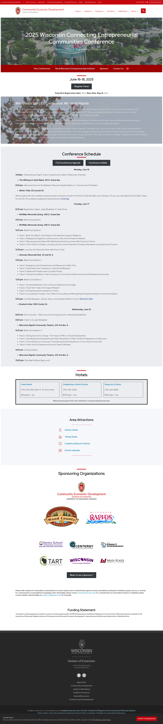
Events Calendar (72, 450)
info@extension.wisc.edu (70, 710)
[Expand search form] (143, 10)
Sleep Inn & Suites (113, 384)
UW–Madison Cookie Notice (101, 720)
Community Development (81, 686)
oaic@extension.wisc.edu (86, 593)
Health (81, 2)
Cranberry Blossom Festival (77, 443)
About (133, 11)
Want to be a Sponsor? (81, 575)
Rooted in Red (86, 299)
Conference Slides (98, 162)
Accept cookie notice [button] (146, 719)
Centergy (64, 198)
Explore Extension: (31, 2)
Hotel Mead (26, 384)
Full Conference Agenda (68, 162)
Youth (99, 2)
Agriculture (81, 682)
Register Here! (81, 86)
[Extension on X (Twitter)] (84, 677)
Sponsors (104, 68)
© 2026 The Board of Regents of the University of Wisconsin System (108, 710)
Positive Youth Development (81, 699)
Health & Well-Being (81, 689)
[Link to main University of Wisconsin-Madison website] (81, 653)
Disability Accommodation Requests (110, 713)
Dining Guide (71, 436)
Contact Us (118, 68)
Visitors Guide (71, 430)
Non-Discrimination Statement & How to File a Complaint (72, 713)
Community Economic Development (43, 9)
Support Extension (155, 2)
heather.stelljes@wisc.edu (51, 595)
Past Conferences (42, 68)
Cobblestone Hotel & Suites (75, 384)
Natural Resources (81, 696)
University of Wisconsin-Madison (10, 2)
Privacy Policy (43, 713)
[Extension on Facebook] (79, 677)
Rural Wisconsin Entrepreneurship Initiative (75, 68)
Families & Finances (81, 692)
